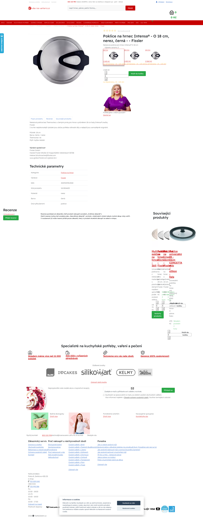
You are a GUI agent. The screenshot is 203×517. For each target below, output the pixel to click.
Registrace (169, 2)
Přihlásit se (168, 390)
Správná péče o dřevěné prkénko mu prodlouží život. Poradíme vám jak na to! (127, 447)
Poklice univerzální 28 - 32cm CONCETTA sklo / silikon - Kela (175, 264)
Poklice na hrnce (67, 173)
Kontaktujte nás (142, 416)
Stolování (70, 22)
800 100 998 (47, 435)
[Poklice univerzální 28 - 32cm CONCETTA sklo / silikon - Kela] (182, 234)
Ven (137, 22)
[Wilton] (145, 372)
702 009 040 (35, 481)
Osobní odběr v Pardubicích (79, 460)
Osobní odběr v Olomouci (78, 455)
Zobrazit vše (73, 469)
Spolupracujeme (54, 447)
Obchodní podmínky (36, 447)
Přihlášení (161, 2)
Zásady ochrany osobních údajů (136, 397)
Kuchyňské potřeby (21, 22)
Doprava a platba (34, 2)
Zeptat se (107, 115)
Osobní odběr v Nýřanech (78, 452)
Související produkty (63, 119)
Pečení (78, 22)
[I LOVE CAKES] (67, 372)
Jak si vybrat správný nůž (107, 445)
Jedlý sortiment (107, 22)
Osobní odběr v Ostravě (78, 457)
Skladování (60, 22)
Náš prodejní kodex (55, 455)
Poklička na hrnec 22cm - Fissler (168, 258)
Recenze (49, 119)
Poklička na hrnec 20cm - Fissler (162, 258)
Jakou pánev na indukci (106, 457)
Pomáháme (52, 450)
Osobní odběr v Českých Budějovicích (83, 447)
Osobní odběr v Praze (77, 465)
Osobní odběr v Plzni (76, 462)
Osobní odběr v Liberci (77, 450)
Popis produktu (37, 119)
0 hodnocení (124, 31)
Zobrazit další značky (99, 382)
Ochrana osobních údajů (37, 452)
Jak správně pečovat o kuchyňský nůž (111, 452)
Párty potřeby (120, 22)
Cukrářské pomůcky (91, 22)
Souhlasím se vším (129, 503)
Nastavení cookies (129, 508)
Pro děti (131, 22)
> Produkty (39, 26)
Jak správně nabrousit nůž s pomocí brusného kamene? (118, 450)
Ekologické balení (55, 445)
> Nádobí (48, 26)
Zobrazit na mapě (35, 504)
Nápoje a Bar (49, 22)
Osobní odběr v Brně (76, 445)
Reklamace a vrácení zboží (38, 450)
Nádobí (9, 22)
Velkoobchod (45, 2)
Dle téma (144, 22)
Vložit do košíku (137, 74)
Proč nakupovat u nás (56, 452)
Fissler (63, 178)
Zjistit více (54, 416)
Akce (2, 22)
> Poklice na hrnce (58, 26)
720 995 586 (34, 486)
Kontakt (53, 2)
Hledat (130, 8)
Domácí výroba (36, 22)
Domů (32, 26)
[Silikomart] (97, 372)
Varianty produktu (157, 314)
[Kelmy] (125, 372)
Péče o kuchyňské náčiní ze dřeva (110, 460)
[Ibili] (50, 372)
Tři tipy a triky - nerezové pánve (109, 455)
